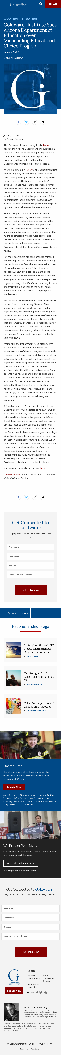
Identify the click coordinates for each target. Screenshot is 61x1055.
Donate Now (14, 787)
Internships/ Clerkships (33, 985)
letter (29, 169)
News (45, 975)
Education (11, 18)
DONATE (53, 4)
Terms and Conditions (30, 1049)
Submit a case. (20, 863)
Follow (30, 992)
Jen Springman (33, 656)
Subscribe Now (30, 590)
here (42, 468)
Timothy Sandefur (14, 58)
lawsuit (46, 145)
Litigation (29, 18)
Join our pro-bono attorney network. (19, 870)
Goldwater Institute (36, 710)
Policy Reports (34, 978)
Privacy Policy (45, 1043)
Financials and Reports (49, 979)
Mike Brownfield (34, 684)
